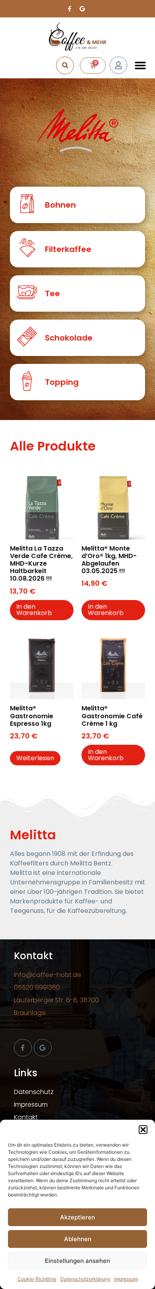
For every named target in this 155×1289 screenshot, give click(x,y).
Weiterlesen (35, 758)
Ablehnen (77, 1239)
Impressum (126, 1279)
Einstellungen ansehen (77, 1260)
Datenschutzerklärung (85, 1279)
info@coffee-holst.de (47, 974)
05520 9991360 (37, 987)
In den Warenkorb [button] (34, 609)
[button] (143, 1130)
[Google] (43, 1048)
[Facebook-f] (23, 1048)
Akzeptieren (77, 1217)
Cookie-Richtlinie (36, 1279)
